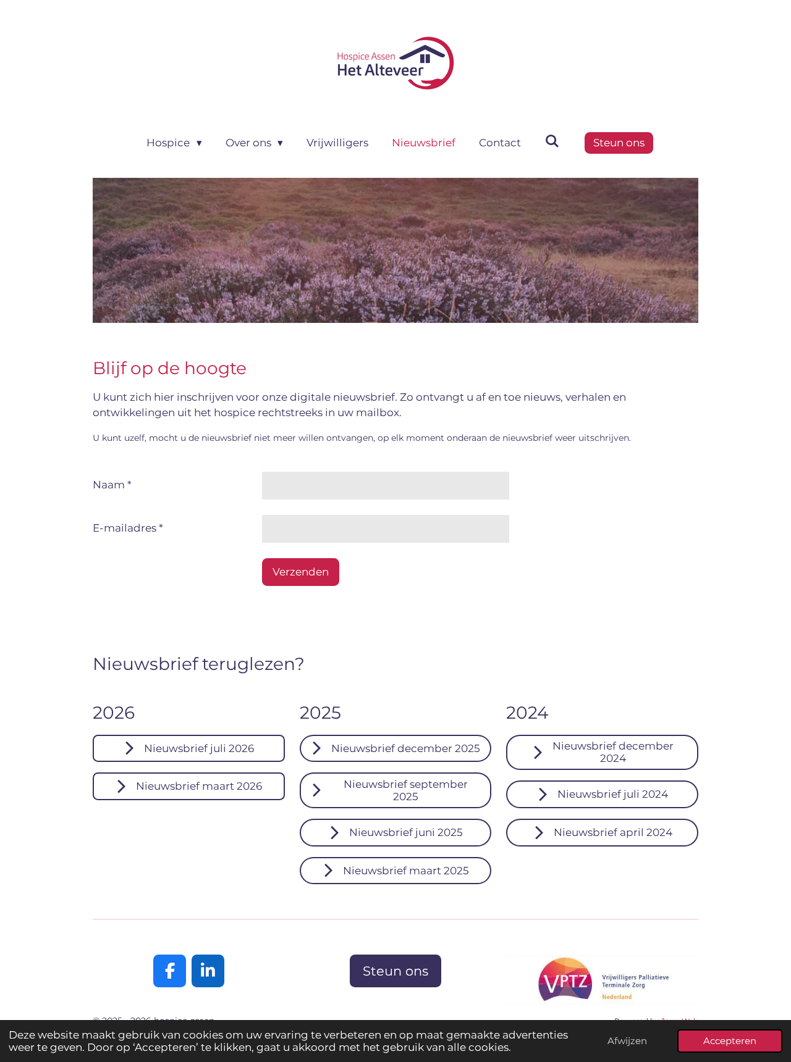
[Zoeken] (552, 141)
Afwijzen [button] (627, 1041)
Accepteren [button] (729, 1041)
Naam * (112, 485)
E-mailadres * (128, 528)
